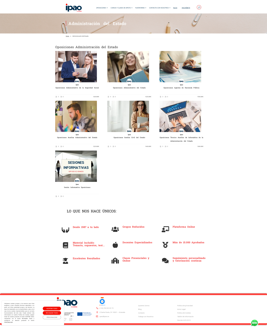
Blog (175, 8)
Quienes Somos (143, 305)
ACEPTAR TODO (52, 308)
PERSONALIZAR (52, 317)
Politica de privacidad (185, 305)
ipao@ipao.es (104, 316)
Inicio (67, 36)
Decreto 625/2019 (184, 320)
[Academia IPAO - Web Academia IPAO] (74, 7)
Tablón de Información (185, 316)
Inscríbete (186, 8)
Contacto (141, 313)
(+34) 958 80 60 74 (106, 308)
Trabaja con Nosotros (145, 316)
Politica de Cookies (184, 313)
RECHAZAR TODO (52, 313)
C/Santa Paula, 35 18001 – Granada (112, 312)
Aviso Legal (181, 309)
